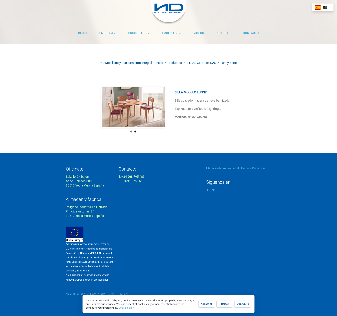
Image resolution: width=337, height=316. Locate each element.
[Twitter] (213, 190)
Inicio (82, 33)
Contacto (251, 33)
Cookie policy (126, 307)
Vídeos (198, 33)
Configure (243, 303)
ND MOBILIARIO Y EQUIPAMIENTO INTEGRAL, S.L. (93, 293)
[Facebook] (207, 190)
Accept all (207, 303)
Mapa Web (213, 168)
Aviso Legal (231, 168)
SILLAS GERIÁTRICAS (201, 63)
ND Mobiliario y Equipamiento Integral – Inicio (131, 63)
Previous (106, 110)
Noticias (223, 33)
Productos (137, 33)
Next (159, 110)
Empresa (106, 33)
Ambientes (170, 33)
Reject (225, 303)
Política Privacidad (253, 168)
